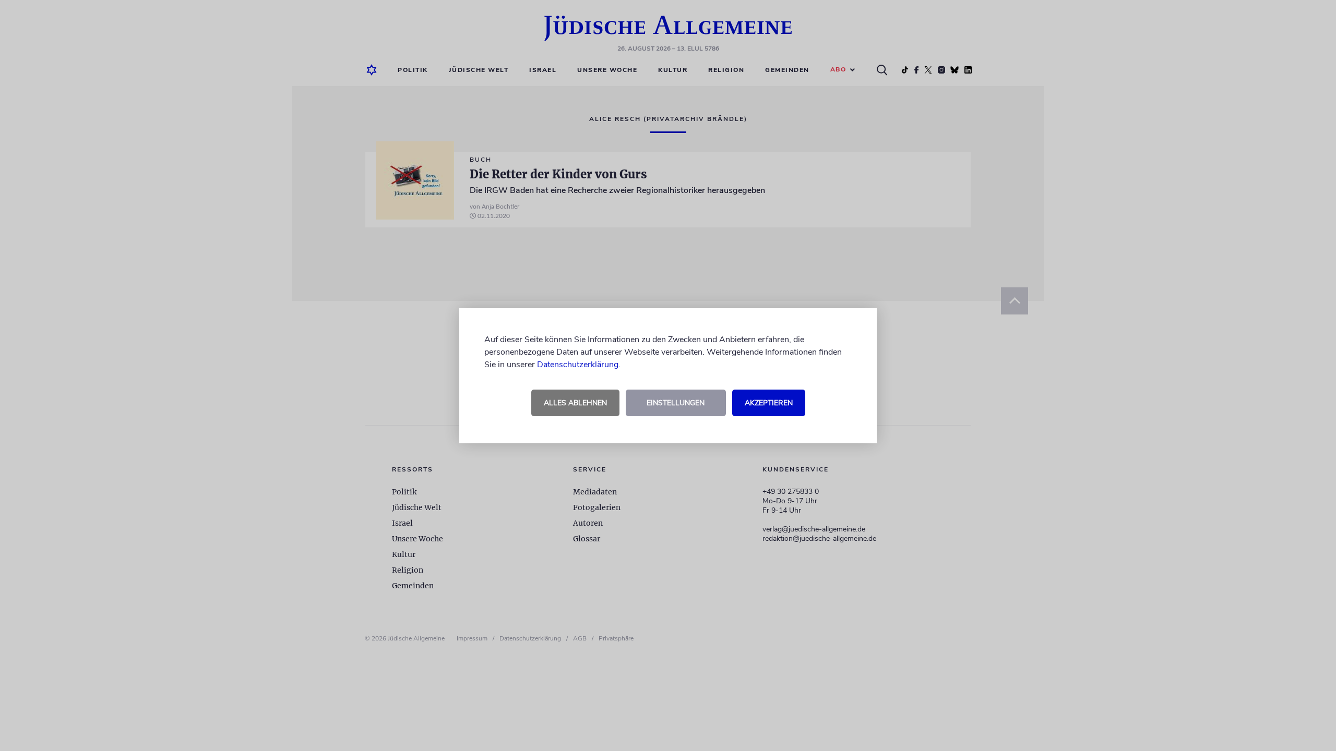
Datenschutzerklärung (577, 364)
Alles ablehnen (575, 403)
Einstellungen (676, 403)
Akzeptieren (769, 403)
